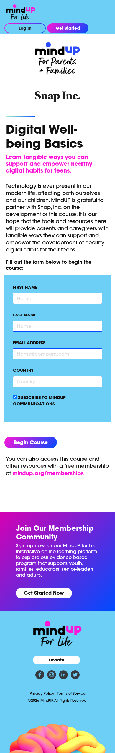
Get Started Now (44, 593)
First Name (25, 287)
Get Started (68, 28)
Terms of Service (71, 693)
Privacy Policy (42, 693)
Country (23, 370)
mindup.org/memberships (48, 473)
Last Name (24, 315)
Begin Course (31, 442)
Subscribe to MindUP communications (39, 400)
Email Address (29, 342)
